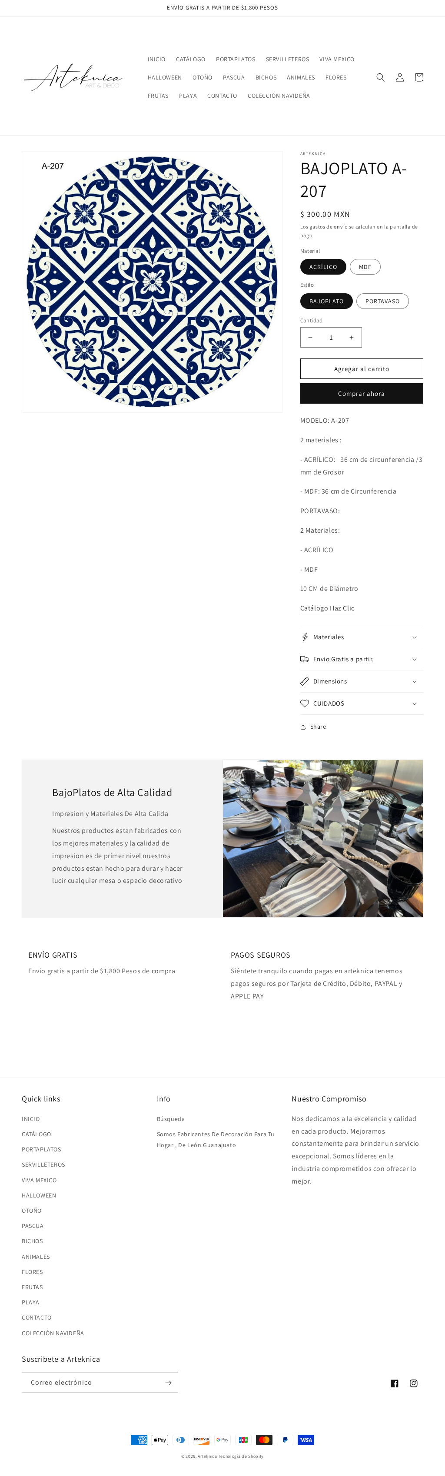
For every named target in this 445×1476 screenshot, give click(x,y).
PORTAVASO (382, 301)
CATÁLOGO (36, 1134)
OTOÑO (32, 1210)
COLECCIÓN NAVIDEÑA (53, 1333)
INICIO (31, 1119)
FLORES (32, 1272)
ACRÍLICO (323, 267)
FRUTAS (32, 1287)
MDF (365, 267)
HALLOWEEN (39, 1195)
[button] (380, 77)
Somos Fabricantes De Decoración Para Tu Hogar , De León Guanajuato (216, 1139)
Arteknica (207, 1456)
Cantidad (311, 320)
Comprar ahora (361, 393)
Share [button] (318, 726)
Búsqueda (171, 1119)
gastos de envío (328, 226)
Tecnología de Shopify (241, 1456)
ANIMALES (36, 1256)
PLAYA (31, 1302)
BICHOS (32, 1241)
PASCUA (33, 1226)
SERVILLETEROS (43, 1164)
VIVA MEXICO (39, 1180)
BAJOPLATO (326, 301)
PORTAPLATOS (41, 1149)
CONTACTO (37, 1317)
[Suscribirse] (168, 1383)
